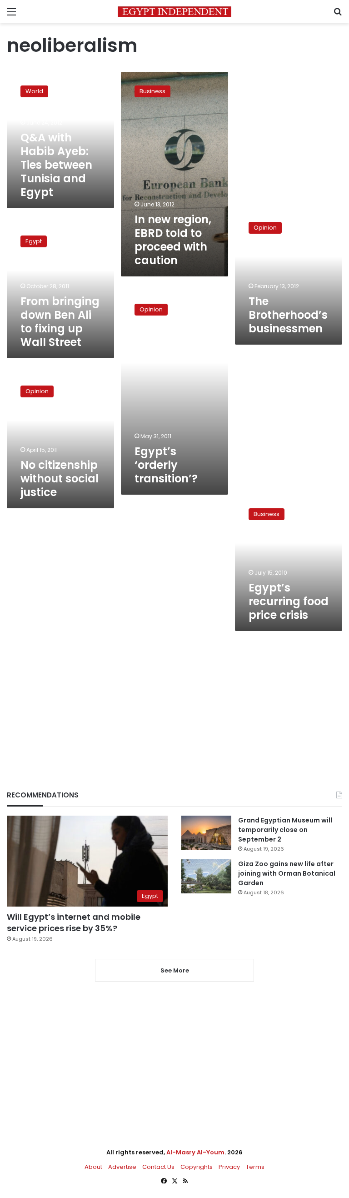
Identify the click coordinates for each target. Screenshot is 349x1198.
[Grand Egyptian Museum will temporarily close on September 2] (206, 833)
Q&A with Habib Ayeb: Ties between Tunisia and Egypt (56, 165)
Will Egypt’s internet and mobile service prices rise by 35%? (73, 922)
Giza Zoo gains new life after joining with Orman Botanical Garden (286, 873)
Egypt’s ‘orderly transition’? (166, 465)
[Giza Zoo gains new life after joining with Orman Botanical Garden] (206, 876)
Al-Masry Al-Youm (195, 1152)
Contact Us (158, 1167)
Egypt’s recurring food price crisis (289, 601)
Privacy (229, 1167)
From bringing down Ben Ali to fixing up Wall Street (60, 322)
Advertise (122, 1167)
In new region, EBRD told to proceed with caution (173, 240)
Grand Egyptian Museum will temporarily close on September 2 (285, 830)
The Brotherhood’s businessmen (288, 315)
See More (174, 970)
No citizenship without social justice (59, 478)
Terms (255, 1167)
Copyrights (196, 1167)
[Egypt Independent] (174, 11)
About (93, 1167)
